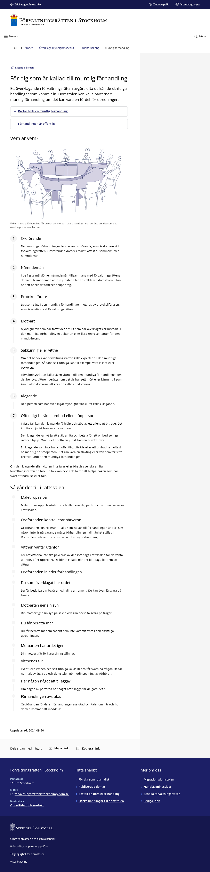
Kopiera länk (91, 748)
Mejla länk (61, 748)
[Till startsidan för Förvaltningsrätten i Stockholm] (58, 19)
